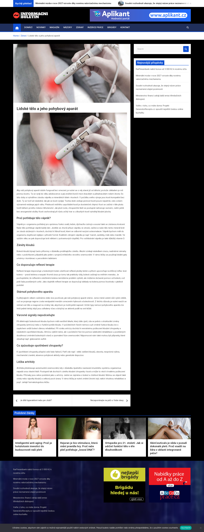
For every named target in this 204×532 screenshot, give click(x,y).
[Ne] (200, 527)
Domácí (28, 27)
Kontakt (125, 27)
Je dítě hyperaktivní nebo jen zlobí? (36, 400)
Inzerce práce (95, 27)
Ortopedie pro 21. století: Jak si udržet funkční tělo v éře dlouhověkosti (124, 446)
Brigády (111, 27)
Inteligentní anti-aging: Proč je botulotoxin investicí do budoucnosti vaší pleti (33, 446)
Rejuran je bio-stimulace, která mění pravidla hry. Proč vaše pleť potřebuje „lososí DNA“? (79, 446)
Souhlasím (185, 528)
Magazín (54, 27)
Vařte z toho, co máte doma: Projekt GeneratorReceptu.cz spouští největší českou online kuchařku (159, 109)
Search (186, 49)
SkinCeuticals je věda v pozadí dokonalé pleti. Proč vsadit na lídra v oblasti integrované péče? (168, 448)
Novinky (41, 27)
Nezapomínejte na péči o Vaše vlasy (107, 400)
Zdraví (79, 27)
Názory (67, 27)
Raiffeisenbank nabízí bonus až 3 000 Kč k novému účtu (161, 69)
